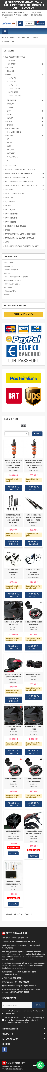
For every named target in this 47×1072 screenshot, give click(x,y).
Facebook (4, 1049)
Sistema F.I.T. (22, 12)
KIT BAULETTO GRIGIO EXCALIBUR (33, 623)
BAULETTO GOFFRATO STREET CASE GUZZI (13, 675)
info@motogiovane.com (26, 986)
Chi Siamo (8, 12)
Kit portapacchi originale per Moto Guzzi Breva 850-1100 (33, 833)
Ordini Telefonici (23, 15)
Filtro (38, 434)
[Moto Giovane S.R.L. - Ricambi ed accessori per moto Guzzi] (8, 23)
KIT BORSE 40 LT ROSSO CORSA (13, 728)
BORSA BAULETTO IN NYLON (13, 832)
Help (5, 17)
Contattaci (37, 15)
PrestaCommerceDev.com (12, 1069)
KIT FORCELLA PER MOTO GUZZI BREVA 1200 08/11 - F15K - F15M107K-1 (33, 518)
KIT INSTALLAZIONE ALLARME (33, 571)
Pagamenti (36, 12)
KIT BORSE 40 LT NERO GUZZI (33, 728)
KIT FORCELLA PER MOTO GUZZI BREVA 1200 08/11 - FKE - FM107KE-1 (13, 518)
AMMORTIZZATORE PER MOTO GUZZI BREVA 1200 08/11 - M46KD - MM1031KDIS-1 (13, 464)
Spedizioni (8, 15)
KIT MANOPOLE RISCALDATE (13, 571)
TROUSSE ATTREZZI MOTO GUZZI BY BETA (13, 883)
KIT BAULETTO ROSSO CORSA (13, 780)
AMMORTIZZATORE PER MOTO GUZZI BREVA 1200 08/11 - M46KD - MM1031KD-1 (33, 464)
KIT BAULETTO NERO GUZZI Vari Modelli (33, 780)
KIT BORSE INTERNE (33, 674)
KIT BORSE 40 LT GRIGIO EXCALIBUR (13, 623)
